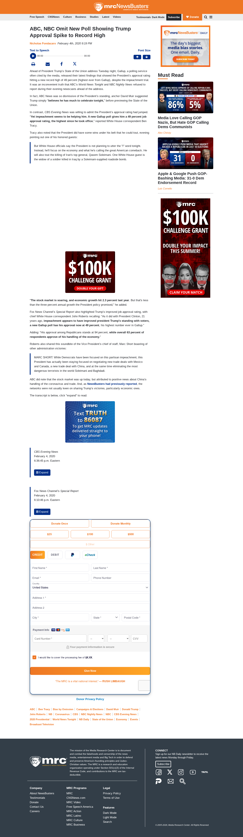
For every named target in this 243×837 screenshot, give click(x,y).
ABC (32, 709)
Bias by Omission (63, 709)
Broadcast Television (42, 724)
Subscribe (174, 17)
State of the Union (102, 719)
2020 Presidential (39, 719)
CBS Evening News (125, 714)
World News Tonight (64, 719)
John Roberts (37, 714)
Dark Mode (158, 17)
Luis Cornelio (165, 188)
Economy (121, 719)
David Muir (112, 709)
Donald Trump (130, 709)
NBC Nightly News (91, 714)
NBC (108, 714)
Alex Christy (164, 132)
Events (134, 719)
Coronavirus (62, 714)
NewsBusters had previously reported (112, 383)
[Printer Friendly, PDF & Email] (47, 64)
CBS (75, 714)
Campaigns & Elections (89, 709)
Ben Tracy (44, 709)
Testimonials (143, 17)
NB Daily (84, 719)
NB (50, 714)
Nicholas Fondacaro (43, 43)
